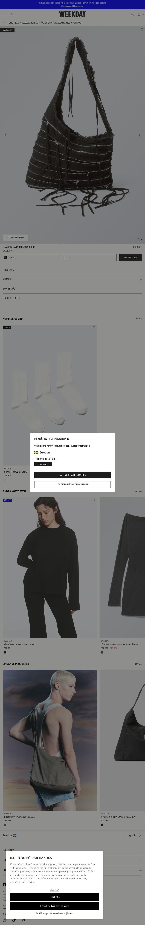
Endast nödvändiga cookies (54, 906)
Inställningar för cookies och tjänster (54, 913)
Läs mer (54, 890)
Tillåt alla (54, 897)
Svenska (43, 464)
